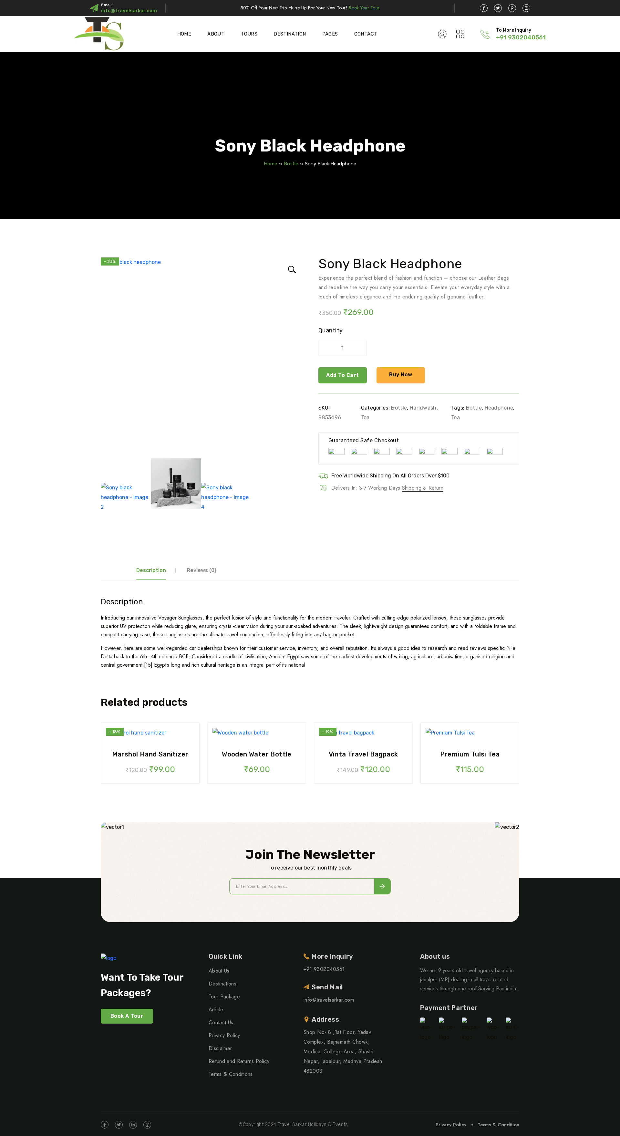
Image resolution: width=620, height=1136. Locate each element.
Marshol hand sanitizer (150, 754)
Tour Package (224, 996)
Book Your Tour (364, 8)
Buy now (400, 374)
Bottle (291, 164)
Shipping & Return (422, 488)
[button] (290, 268)
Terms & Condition (498, 1124)
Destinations (222, 983)
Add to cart (342, 375)
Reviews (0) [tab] (201, 570)
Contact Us (221, 1022)
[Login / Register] (442, 34)
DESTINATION (290, 34)
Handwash (423, 408)
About (215, 34)
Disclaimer (220, 1048)
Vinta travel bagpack (363, 754)
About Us (219, 970)
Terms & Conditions (231, 1074)
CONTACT (365, 34)
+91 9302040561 (521, 37)
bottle (474, 408)
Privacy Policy (224, 1035)
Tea (365, 417)
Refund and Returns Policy (239, 1061)
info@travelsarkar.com (129, 11)
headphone (499, 408)
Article (216, 1009)
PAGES (330, 34)
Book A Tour (126, 1016)
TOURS (249, 34)
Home (184, 34)
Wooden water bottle (257, 754)
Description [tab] (151, 570)
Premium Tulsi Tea (470, 754)
